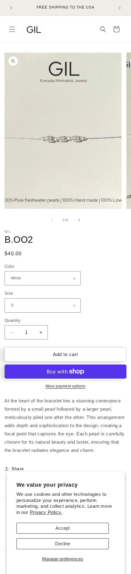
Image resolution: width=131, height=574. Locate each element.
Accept (62, 528)
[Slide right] (79, 220)
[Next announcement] (119, 8)
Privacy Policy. (46, 512)
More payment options (66, 386)
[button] (12, 29)
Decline (62, 543)
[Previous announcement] (11, 8)
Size (9, 293)
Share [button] (18, 468)
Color (9, 266)
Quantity (12, 320)
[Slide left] (52, 220)
